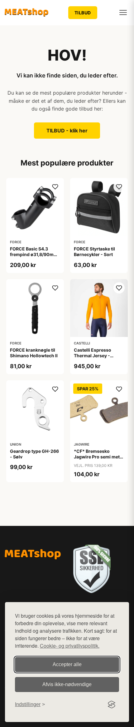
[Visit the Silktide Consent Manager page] (111, 704)
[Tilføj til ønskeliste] (55, 186)
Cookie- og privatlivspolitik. (69, 645)
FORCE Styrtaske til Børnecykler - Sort (94, 251)
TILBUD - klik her (67, 130)
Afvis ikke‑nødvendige (67, 684)
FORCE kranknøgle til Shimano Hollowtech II (34, 352)
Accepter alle (67, 664)
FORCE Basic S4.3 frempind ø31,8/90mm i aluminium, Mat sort (35, 254)
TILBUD (82, 12)
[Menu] (123, 12)
